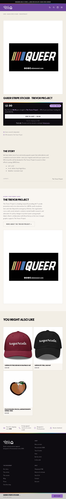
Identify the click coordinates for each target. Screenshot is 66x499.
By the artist (38, 456)
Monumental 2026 (40, 447)
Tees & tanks (38, 450)
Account (37, 481)
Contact (37, 478)
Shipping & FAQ (39, 469)
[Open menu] (62, 7)
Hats (36, 453)
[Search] (54, 7)
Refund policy (46, 123)
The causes (6, 475)
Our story (5, 469)
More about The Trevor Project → (19, 224)
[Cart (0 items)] (58, 7)
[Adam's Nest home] (7, 7)
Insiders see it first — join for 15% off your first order (33, 1)
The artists (6, 472)
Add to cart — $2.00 (33, 116)
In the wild (38, 460)
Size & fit (37, 475)
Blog (4, 478)
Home (4, 14)
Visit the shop (7, 484)
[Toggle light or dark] (50, 7)
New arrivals (38, 444)
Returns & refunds (40, 472)
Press (4, 481)
